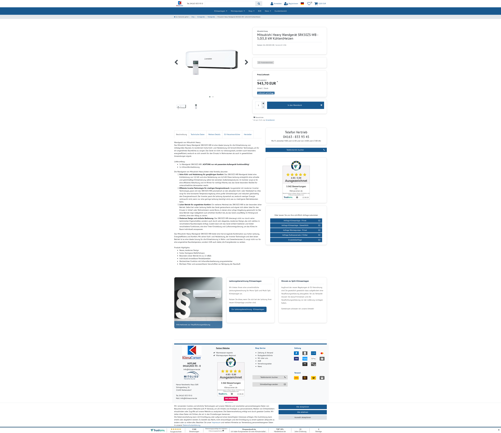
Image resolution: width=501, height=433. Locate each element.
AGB (259, 361)
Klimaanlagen (219, 11)
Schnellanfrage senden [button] (269, 384)
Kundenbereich (281, 11)
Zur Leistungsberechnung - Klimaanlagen (247, 309)
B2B (259, 11)
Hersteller (248, 134)
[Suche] (258, 3)
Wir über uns (263, 358)
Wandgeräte (211, 17)
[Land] (302, 3)
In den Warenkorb (295, 105)
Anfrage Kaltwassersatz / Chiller (295, 235)
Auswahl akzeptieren (302, 417)
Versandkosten (270, 120)
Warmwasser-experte (224, 352)
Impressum (216, 422)
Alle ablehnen (302, 412)
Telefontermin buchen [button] (269, 377)
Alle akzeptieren (302, 407)
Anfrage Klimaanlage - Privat (295, 220)
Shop (250, 11)
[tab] (181, 134)
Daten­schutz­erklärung (191, 425)
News (267, 11)
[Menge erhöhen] (263, 103)
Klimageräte (201, 17)
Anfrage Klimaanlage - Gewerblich (295, 225)
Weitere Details (214, 134)
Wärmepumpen (237, 11)
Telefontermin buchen (295, 150)
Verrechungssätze (265, 363)
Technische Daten (198, 134)
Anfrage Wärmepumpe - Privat (295, 230)
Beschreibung (181, 134)
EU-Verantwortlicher (232, 134)
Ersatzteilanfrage (295, 240)
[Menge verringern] (263, 107)
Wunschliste (259, 117)
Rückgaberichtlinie (265, 355)
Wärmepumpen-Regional (226, 355)
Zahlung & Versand (265, 352)
